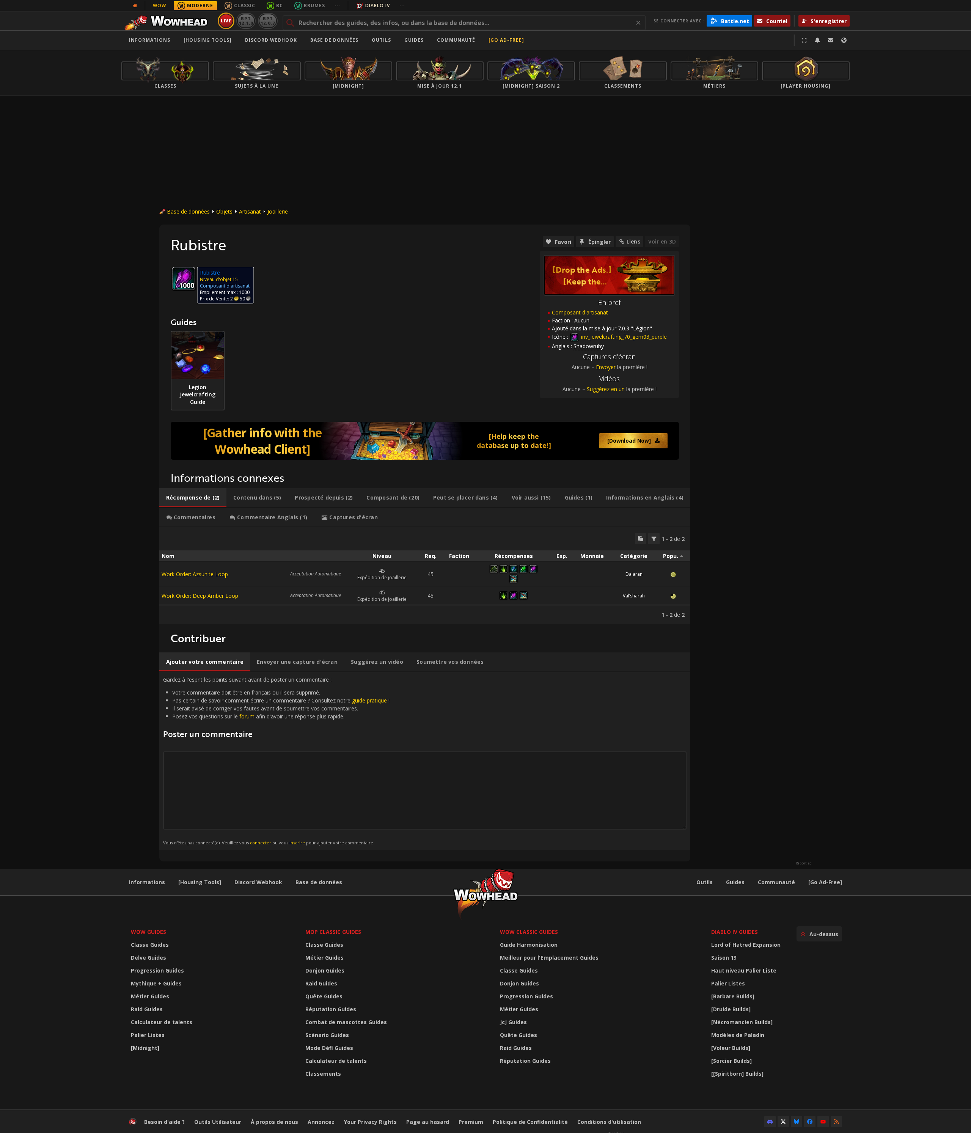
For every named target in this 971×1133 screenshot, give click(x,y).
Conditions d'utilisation (609, 1121)
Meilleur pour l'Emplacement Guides (549, 957)
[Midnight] (145, 1047)
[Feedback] (830, 40)
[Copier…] (640, 538)
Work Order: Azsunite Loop (195, 574)
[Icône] (183, 278)
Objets (224, 211)
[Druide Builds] (731, 1009)
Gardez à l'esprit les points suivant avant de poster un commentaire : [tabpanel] (276, 760)
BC (279, 5)
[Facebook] (809, 1121)
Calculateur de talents (161, 1022)
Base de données (334, 40)
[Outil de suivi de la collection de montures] (425, 441)
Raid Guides (147, 1009)
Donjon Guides (324, 970)
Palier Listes (148, 1035)
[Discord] (770, 1121)
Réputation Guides (330, 1009)
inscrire (297, 842)
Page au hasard (427, 1121)
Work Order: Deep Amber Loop (200, 595)
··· (337, 5)
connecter (260, 842)
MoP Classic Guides (333, 931)
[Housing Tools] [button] (208, 40)
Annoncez (321, 1121)
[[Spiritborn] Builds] (737, 1073)
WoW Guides (148, 931)
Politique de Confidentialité (530, 1121)
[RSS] (836, 1121)
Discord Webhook (271, 40)
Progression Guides (157, 970)
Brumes (314, 5)
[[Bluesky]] (796, 1121)
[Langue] (844, 40)
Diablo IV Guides (734, 931)
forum (247, 716)
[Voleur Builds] (730, 1047)
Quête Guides (324, 996)
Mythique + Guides (156, 983)
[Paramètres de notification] (817, 40)
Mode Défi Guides (329, 1047)
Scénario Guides (327, 1035)
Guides (414, 40)
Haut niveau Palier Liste (743, 970)
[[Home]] (168, 20)
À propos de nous (274, 1121)
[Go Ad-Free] (506, 40)
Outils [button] (381, 40)
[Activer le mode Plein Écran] (804, 40)
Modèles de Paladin (737, 1035)
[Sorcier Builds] (731, 1060)
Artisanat (250, 211)
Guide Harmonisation (529, 944)
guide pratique (369, 700)
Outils (704, 882)
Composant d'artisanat (580, 312)
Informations (149, 40)
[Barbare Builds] (732, 996)
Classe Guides (150, 944)
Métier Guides (150, 996)
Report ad (804, 863)
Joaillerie (277, 211)
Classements (323, 1073)
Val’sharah (634, 595)
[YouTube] (823, 1121)
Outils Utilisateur (217, 1121)
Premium (471, 1121)
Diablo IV (377, 5)
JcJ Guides (513, 1022)
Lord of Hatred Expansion (746, 944)
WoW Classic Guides (529, 931)
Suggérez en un (606, 389)
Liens (633, 241)
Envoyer (606, 367)
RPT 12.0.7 (268, 21)
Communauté (456, 40)
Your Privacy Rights (370, 1121)
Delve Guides (148, 957)
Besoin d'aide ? (164, 1121)
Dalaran (634, 574)
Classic (244, 5)
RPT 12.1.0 (246, 21)
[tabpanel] (424, 575)
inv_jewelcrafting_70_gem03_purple (623, 336)
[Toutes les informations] (135, 5)
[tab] (192, 497)
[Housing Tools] (199, 882)
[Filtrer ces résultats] (654, 538)
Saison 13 (724, 957)
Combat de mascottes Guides (346, 1022)
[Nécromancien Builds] (742, 1022)
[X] (783, 1121)
